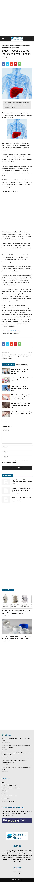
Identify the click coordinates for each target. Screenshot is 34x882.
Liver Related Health (6, 47)
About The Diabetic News (9, 785)
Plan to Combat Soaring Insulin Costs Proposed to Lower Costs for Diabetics (21, 397)
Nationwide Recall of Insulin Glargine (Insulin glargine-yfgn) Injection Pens (16, 746)
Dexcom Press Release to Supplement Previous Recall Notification (9, 356)
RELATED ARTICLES (8, 365)
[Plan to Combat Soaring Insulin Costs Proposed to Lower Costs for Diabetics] (6, 397)
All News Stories (5, 45)
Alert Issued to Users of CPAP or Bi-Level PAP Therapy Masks (16, 612)
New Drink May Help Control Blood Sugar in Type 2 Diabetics (20, 371)
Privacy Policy (5, 798)
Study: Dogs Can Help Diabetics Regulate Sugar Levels (19, 388)
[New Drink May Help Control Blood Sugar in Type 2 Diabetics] (6, 371)
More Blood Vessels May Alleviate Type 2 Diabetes (25, 356)
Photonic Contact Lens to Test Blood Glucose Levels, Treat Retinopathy (17, 637)
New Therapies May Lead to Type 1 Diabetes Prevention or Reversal (14, 761)
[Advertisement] (17, 18)
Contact (4, 793)
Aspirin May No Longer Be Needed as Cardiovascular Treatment (16, 768)
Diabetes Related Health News (24, 45)
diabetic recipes (6, 813)
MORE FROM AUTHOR (22, 365)
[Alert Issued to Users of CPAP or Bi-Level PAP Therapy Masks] (17, 601)
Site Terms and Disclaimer (9, 801)
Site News (4, 790)
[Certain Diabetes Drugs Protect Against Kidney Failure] (6, 380)
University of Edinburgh (13, 330)
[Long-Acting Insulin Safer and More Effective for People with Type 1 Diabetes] (6, 490)
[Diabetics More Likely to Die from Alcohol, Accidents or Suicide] (6, 405)
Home (3, 43)
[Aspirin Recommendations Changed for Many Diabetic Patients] (6, 482)
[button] (31, 38)
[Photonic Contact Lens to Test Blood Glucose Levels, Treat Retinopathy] (17, 626)
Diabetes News (13, 45)
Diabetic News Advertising (9, 796)
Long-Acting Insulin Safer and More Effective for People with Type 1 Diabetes (22, 490)
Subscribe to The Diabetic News (11, 788)
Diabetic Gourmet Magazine (22, 811)
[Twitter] (19, 873)
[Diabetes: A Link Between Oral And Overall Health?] (6, 499)
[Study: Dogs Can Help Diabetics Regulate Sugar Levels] (6, 388)
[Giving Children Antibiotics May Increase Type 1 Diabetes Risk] (6, 414)
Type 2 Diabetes (15, 47)
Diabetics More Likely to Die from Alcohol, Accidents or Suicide (20, 405)
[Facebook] (14, 873)
